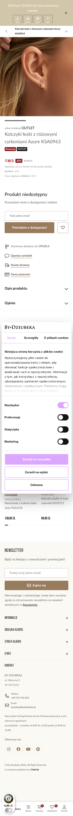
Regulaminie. (30, 605)
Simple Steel (47, 494)
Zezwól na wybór (36, 472)
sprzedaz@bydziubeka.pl (23, 707)
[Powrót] (7, 31)
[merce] (34, 770)
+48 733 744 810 (20, 698)
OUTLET (28, 128)
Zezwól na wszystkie (37, 459)
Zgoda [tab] (11, 337)
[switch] (63, 417)
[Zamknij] (66, 13)
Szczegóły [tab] (31, 337)
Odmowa (36, 485)
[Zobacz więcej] (66, 31)
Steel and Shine (13, 499)
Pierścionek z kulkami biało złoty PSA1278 (21, 505)
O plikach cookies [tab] (56, 337)
